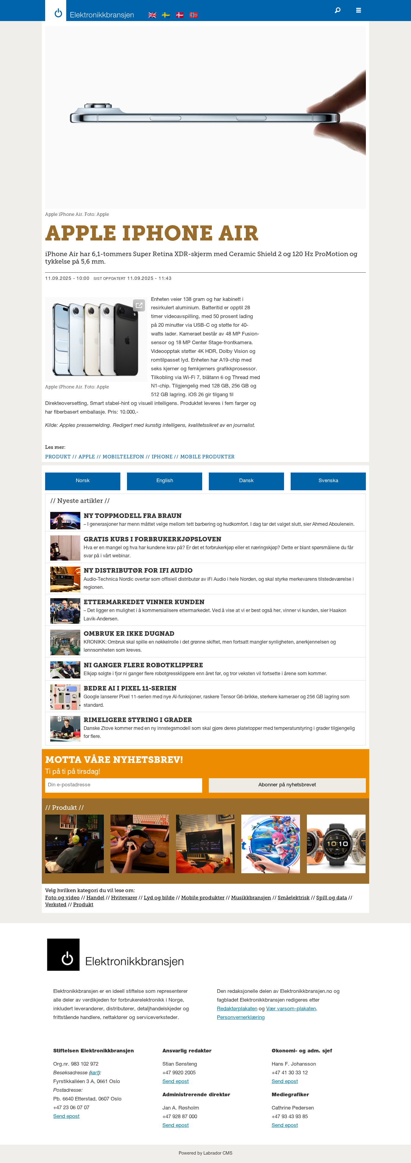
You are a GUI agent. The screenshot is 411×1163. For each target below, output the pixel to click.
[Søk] (337, 10)
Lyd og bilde (159, 898)
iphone (162, 457)
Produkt (83, 904)
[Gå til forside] (88, 10)
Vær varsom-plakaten (291, 1009)
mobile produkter (207, 457)
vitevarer (126, 898)
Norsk (83, 481)
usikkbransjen (253, 898)
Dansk (246, 481)
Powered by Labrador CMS (205, 1154)
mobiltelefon (123, 457)
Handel (95, 898)
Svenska (328, 481)
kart (94, 1073)
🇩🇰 (179, 16)
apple (87, 457)
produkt (58, 457)
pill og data (333, 898)
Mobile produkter (202, 898)
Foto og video (62, 898)
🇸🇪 (166, 16)
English (164, 481)
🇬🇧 (152, 16)
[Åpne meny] (358, 10)
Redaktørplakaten (237, 1009)
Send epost (66, 1116)
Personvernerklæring (241, 1018)
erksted (57, 904)
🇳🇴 (193, 16)
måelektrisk (295, 898)
